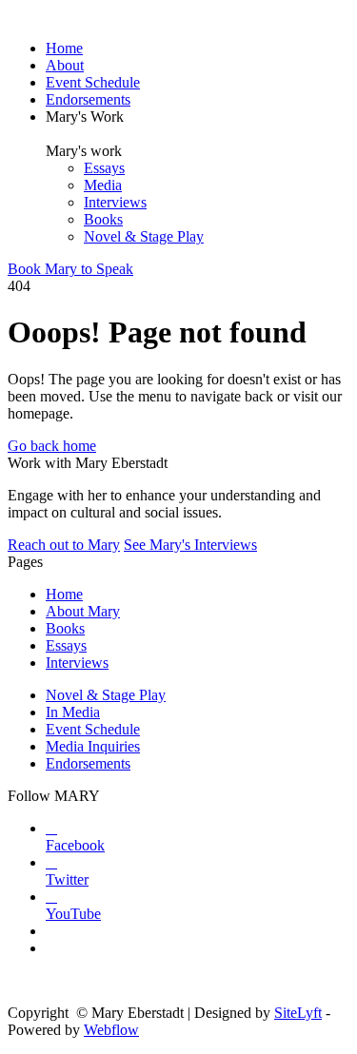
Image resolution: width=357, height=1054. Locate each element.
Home (64, 48)
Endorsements (88, 99)
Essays (104, 168)
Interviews (115, 202)
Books (103, 219)
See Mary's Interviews (190, 545)
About (65, 65)
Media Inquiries (93, 746)
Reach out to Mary (64, 545)
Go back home (52, 446)
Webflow (111, 1030)
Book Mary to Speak (70, 269)
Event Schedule (93, 82)
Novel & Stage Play (144, 236)
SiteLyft (298, 1013)
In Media (73, 712)
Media (103, 185)
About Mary (83, 611)
